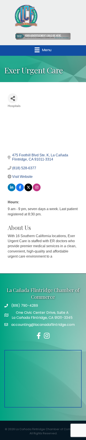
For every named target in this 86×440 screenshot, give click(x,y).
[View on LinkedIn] (11, 190)
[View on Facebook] (20, 190)
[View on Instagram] (37, 190)
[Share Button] (13, 98)
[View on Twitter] (28, 190)
